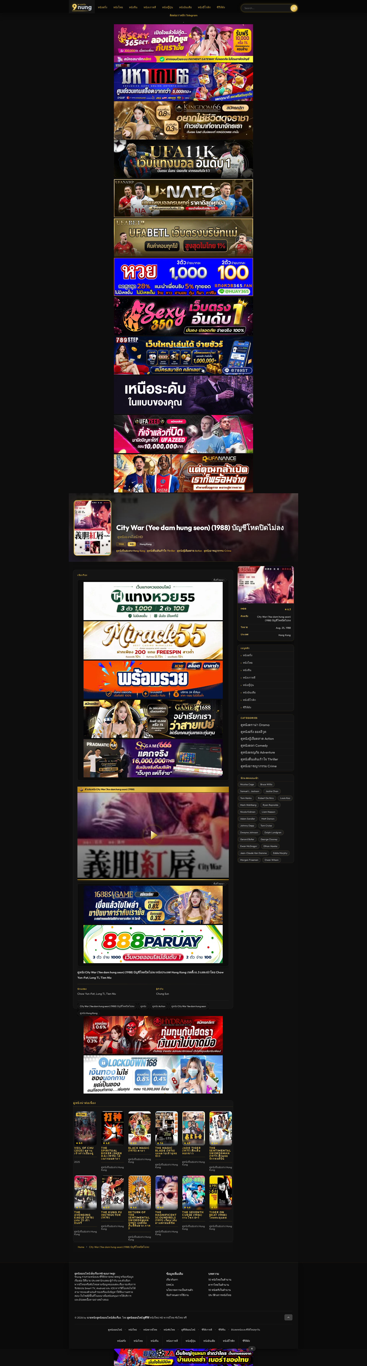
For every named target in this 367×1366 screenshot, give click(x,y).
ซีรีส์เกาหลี (207, 1329)
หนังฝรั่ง (102, 7)
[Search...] (294, 8)
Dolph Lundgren (273, 832)
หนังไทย (118, 7)
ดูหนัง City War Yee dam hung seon (188, 1006)
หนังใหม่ (132, 1329)
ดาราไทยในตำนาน (218, 1284)
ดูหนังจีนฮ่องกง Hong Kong (130, 550)
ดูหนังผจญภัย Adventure (258, 752)
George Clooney (269, 839)
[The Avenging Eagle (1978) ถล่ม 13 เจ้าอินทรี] (85, 1193)
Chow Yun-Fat (86, 993)
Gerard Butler (247, 839)
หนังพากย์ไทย (150, 1329)
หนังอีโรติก (204, 7)
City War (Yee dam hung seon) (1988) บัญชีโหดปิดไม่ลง (107, 1006)
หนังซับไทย (169, 1329)
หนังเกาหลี (150, 7)
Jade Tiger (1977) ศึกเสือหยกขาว (191, 1150)
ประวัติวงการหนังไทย (219, 1295)
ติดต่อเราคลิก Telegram (183, 15)
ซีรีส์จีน (221, 1329)
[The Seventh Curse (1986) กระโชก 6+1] (193, 1193)
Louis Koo (285, 798)
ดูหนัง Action (158, 1006)
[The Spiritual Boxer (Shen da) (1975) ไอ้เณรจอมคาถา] (112, 1128)
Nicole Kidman (247, 811)
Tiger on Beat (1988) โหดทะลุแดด (218, 1214)
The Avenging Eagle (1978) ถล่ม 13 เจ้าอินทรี (84, 1217)
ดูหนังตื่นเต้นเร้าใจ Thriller (161, 550)
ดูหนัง (143, 1006)
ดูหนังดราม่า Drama (255, 725)
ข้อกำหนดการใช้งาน (177, 1295)
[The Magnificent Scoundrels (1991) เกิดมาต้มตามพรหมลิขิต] (166, 1193)
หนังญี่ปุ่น (167, 7)
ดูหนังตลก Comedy (254, 745)
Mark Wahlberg (248, 804)
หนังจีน (133, 7)
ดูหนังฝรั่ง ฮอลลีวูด (253, 732)
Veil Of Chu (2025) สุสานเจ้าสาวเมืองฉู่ (84, 1150)
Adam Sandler (247, 818)
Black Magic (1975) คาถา (139, 1149)
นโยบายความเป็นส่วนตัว (179, 1289)
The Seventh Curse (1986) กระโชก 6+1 (193, 1214)
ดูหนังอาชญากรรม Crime (217, 550)
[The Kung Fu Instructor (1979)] (112, 1193)
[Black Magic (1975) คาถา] (139, 1128)
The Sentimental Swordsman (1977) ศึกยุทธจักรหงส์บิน (220, 1153)
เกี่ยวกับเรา (172, 1279)
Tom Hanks (246, 798)
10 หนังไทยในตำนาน (219, 1279)
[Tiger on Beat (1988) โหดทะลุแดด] (220, 1193)
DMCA (170, 1284)
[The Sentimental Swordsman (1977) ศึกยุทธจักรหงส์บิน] (220, 1128)
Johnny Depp (247, 825)
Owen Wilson (271, 859)
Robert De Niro (266, 798)
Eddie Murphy (280, 853)
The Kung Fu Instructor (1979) (111, 1214)
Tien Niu (111, 993)
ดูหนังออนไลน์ (115, 1329)
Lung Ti (100, 993)
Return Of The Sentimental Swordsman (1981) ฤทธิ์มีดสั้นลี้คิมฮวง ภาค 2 (139, 1220)
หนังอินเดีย (185, 7)
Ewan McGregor (248, 846)
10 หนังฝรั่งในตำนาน (219, 1289)
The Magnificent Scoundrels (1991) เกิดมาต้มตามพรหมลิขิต (166, 1217)
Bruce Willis (266, 784)
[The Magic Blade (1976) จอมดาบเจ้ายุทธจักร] (166, 1128)
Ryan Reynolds (270, 804)
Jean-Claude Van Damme (253, 853)
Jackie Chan (272, 791)
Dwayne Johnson (249, 832)
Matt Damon (267, 818)
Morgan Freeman (249, 859)
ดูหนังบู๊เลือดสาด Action (189, 550)
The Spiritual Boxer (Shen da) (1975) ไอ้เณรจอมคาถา (111, 1153)
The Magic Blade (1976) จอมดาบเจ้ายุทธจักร (166, 1152)
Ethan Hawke (270, 846)
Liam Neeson (268, 811)
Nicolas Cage (247, 784)
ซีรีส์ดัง (221, 7)
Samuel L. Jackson (249, 791)
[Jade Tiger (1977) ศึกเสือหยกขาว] (193, 1128)
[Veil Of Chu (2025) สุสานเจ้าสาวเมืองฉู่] (85, 1128)
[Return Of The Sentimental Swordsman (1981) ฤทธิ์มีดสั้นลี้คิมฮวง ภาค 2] (139, 1193)
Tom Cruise (266, 825)
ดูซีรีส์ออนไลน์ (188, 1329)
